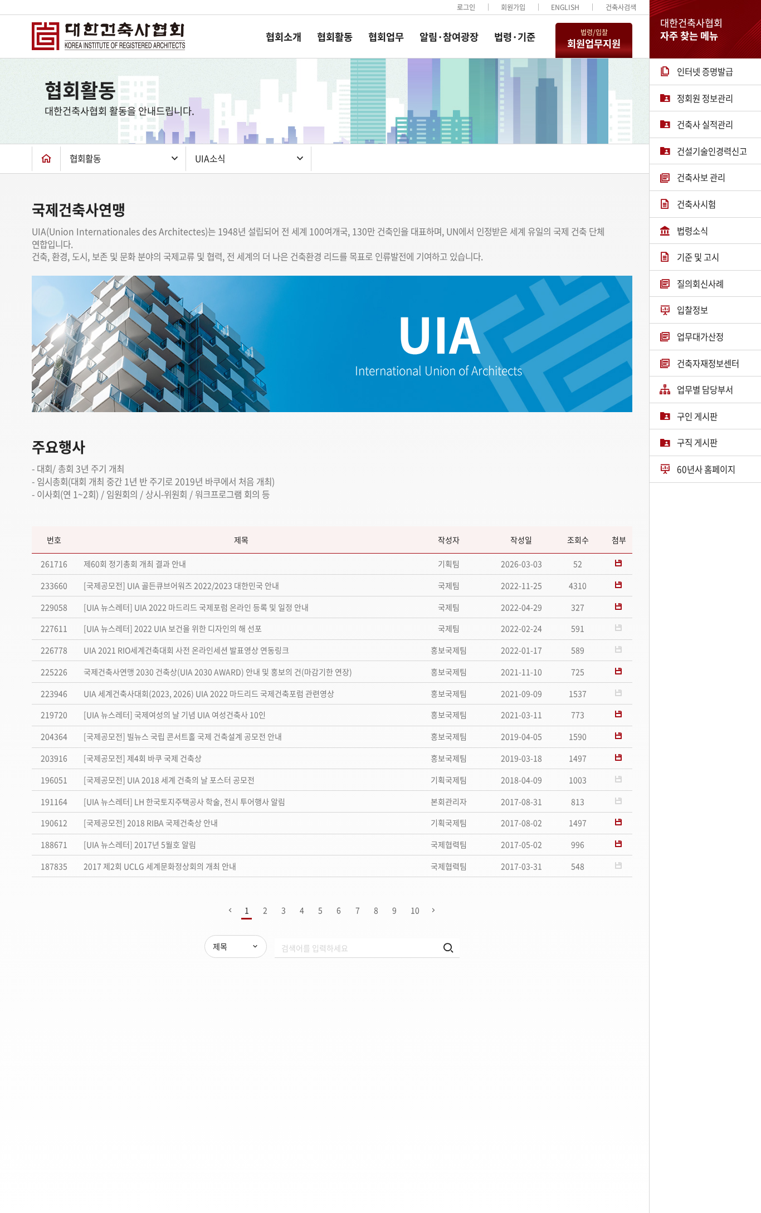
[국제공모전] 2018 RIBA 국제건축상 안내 (151, 822)
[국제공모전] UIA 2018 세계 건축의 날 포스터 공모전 (169, 779)
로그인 (466, 7)
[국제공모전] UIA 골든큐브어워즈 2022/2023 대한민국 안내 (181, 585)
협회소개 (283, 37)
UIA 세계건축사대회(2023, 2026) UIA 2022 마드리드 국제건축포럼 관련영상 (209, 693)
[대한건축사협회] (108, 36)
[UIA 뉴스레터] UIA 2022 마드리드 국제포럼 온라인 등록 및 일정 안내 (196, 607)
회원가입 (513, 7)
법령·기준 (514, 37)
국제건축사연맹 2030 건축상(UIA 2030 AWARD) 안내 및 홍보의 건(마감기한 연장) (218, 671)
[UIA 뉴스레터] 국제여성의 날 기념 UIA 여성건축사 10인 (175, 714)
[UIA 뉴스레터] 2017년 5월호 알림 (140, 844)
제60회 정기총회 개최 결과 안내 (135, 563)
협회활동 (335, 37)
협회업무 (386, 37)
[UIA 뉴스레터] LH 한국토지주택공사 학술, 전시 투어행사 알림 (184, 801)
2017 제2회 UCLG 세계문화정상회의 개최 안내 (160, 866)
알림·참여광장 (449, 37)
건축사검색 (621, 7)
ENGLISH (565, 7)
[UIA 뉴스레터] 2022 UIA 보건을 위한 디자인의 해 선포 (173, 628)
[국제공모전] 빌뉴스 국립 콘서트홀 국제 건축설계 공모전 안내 (183, 736)
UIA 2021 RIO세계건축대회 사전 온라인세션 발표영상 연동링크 (186, 650)
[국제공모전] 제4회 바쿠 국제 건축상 (143, 758)
